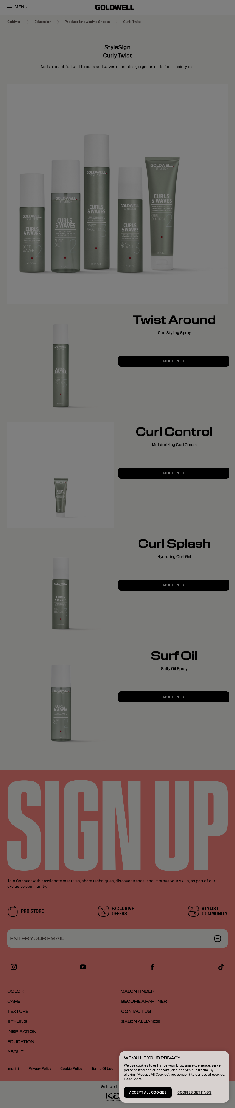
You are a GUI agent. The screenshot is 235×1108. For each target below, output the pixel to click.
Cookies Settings (194, 1092)
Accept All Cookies (148, 1092)
